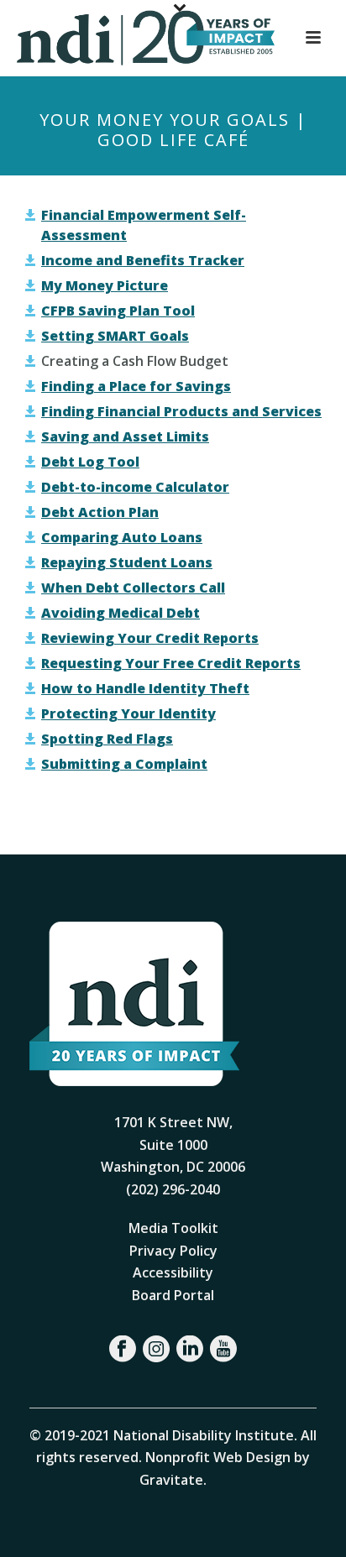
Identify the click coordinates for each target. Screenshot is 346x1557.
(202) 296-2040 (173, 1189)
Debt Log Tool (90, 461)
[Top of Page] (309, 1525)
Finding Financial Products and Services (181, 411)
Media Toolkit (173, 1228)
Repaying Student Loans (126, 562)
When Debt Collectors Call (133, 587)
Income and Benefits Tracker (142, 260)
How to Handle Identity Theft (145, 688)
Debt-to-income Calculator (135, 487)
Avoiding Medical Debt (120, 612)
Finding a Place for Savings (136, 386)
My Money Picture (104, 285)
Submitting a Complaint (124, 764)
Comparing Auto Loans (121, 537)
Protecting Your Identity (128, 713)
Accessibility (173, 1272)
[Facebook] (122, 1348)
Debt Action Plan (100, 512)
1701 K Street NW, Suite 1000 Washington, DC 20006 (173, 1144)
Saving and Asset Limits (125, 436)
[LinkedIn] (189, 1348)
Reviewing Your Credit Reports (150, 638)
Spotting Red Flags (107, 738)
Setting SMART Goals (115, 336)
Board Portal (173, 1295)
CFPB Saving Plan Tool (118, 310)
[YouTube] (223, 1348)
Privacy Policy (173, 1250)
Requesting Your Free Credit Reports (171, 663)
